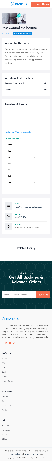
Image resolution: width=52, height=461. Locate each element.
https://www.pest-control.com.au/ (28, 206)
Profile (4, 410)
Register (5, 396)
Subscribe (43, 294)
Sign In (4, 400)
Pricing (5, 434)
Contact (5, 372)
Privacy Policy (7, 381)
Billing (4, 439)
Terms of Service (31, 454)
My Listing (6, 429)
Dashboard (6, 405)
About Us (5, 358)
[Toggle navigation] (4, 4)
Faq (3, 367)
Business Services (22, 33)
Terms (4, 376)
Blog (3, 362)
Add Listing (43, 4)
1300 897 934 (20, 217)
